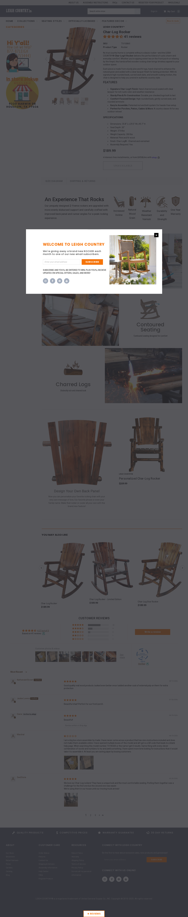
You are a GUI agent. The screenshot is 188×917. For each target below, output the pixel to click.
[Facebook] (52, 281)
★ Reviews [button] (94, 913)
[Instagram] (45, 281)
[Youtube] (66, 281)
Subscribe (92, 262)
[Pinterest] (59, 281)
